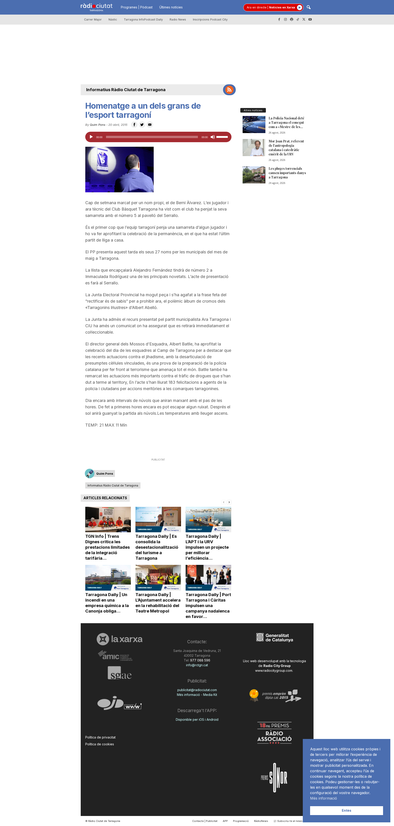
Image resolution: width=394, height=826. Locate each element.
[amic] (119, 655)
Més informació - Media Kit (197, 695)
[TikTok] (298, 19)
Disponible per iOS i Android (197, 719)
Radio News (178, 19)
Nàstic (113, 19)
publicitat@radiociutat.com (197, 690)
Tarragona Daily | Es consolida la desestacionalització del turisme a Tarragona (156, 547)
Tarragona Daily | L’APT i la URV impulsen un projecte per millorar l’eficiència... (207, 547)
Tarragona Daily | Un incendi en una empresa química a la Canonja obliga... (107, 603)
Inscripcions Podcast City (210, 19)
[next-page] (229, 501)
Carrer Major (93, 19)
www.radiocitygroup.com (273, 670)
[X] (304, 19)
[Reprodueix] (91, 137)
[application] (158, 137)
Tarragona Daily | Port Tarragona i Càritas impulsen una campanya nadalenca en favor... (208, 605)
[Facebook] (279, 19)
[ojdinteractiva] (119, 705)
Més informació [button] (323, 798)
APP (225, 821)
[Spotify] (291, 19)
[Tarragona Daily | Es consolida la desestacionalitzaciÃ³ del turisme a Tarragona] (158, 520)
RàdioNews (261, 821)
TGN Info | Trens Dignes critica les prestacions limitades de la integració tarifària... (107, 547)
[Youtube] (310, 19)
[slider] (222, 136)
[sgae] (119, 672)
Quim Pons (97, 124)
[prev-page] (223, 501)
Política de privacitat (100, 737)
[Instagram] (285, 19)
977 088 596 (199, 660)
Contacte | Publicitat (205, 821)
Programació (241, 821)
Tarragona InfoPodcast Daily (143, 19)
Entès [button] (346, 810)
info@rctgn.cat (197, 665)
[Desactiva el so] (212, 137)
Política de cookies (99, 744)
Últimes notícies (171, 7)
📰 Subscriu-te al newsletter (291, 821)
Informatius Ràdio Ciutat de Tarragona (126, 89)
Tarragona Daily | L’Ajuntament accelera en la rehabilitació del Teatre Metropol (158, 603)
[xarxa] (119, 639)
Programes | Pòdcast (137, 7)
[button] (308, 7)
